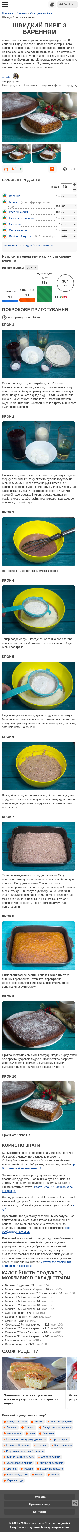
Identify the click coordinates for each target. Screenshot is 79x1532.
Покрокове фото (50, 85)
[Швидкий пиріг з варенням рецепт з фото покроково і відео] (39, 117)
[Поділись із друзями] (75, 1503)
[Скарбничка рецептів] (52, 4)
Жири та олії (14, 1433)
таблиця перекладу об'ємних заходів (28, 245)
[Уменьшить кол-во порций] (75, 189)
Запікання (48, 1433)
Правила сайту (39, 1504)
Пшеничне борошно (51, 1468)
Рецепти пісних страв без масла (25, 1451)
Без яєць (42, 1445)
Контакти (39, 1511)
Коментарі (30, 85)
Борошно (12, 1427)
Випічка (39, 1421)
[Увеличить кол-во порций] (75, 184)
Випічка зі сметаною (51, 1463)
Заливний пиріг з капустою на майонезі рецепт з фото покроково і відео (32, 1399)
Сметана (11, 1468)
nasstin (6, 77)
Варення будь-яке (17, 1474)
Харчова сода (15, 1480)
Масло (55, 1474)
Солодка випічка (50, 1457)
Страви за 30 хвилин (18, 1445)
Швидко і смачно (17, 1421)
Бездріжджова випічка (19, 1463)
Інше (32, 1433)
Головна (39, 1496)
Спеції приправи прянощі (57, 1427)
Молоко (28, 1468)
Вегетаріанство (63, 1445)
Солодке (30, 1427)
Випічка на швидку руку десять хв (26, 1439)
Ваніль (39, 1474)
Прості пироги (60, 1439)
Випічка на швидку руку (20, 1457)
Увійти (68, 4)
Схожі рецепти (11, 85)
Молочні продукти (61, 1421)
